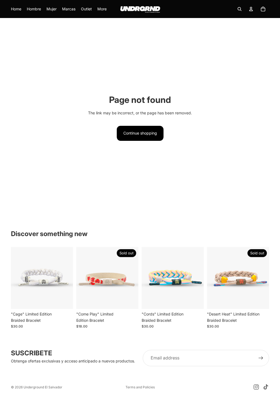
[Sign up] (261, 358)
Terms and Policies (140, 387)
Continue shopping (140, 133)
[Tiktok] (265, 387)
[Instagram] (256, 387)
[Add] (64, 301)
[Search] (240, 9)
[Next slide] (67, 278)
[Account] (251, 9)
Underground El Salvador (43, 387)
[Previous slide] (17, 278)
